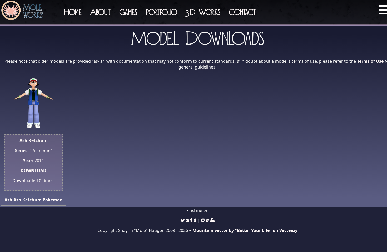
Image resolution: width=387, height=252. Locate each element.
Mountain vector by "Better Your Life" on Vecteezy (244, 230)
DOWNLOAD (33, 170)
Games (128, 12)
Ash (8, 200)
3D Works (203, 12)
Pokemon (53, 200)
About (100, 12)
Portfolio (161, 12)
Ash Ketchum (27, 200)
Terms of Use (370, 61)
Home (73, 12)
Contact (242, 12)
